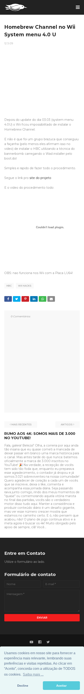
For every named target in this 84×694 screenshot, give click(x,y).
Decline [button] (22, 685)
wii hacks (24, 285)
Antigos (67, 424)
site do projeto (40, 178)
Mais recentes (21, 424)
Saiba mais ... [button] (33, 674)
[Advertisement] (42, 77)
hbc (9, 285)
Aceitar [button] (61, 685)
